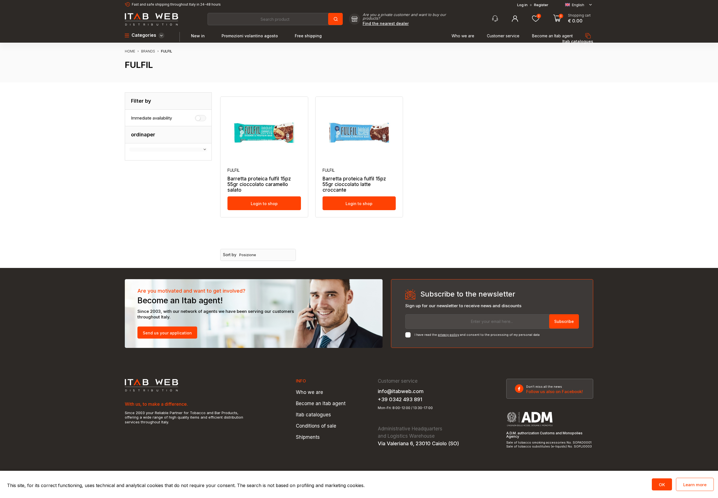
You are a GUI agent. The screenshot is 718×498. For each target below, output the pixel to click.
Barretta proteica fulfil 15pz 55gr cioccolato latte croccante (354, 184)
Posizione (247, 255)
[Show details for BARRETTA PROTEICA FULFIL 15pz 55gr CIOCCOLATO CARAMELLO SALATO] (264, 133)
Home (130, 51)
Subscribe (564, 321)
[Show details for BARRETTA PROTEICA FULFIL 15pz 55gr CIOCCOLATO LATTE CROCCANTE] (359, 133)
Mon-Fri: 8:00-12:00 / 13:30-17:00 (405, 408)
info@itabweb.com (401, 391)
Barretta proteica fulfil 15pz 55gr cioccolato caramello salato (259, 184)
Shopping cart (579, 15)
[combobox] (275, 19)
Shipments (308, 437)
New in (198, 36)
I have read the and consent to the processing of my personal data (477, 334)
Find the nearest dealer (386, 24)
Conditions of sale (316, 426)
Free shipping (308, 36)
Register (541, 5)
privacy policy (448, 335)
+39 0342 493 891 (400, 399)
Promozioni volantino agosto (250, 36)
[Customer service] (495, 18)
